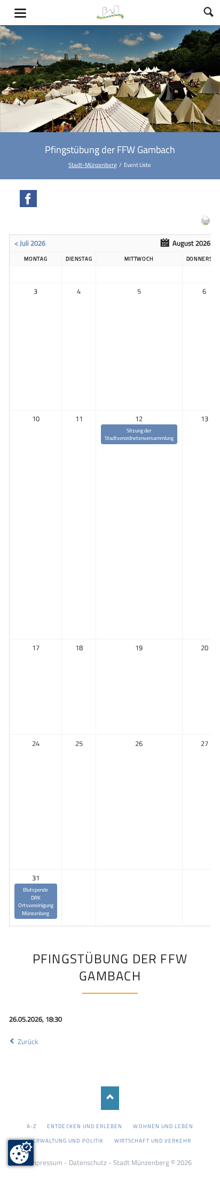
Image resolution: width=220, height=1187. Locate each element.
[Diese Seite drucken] (205, 223)
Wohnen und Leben (163, 1126)
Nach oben (110, 1097)
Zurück (28, 1041)
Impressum (45, 1162)
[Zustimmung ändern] (21, 1153)
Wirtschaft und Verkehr (152, 1140)
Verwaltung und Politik (66, 1140)
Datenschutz (88, 1162)
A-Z (31, 1126)
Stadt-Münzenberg (92, 164)
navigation (20, 13)
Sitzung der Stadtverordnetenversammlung (139, 434)
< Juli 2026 (29, 243)
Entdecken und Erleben (84, 1126)
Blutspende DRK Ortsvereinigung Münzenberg (35, 901)
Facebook (28, 198)
